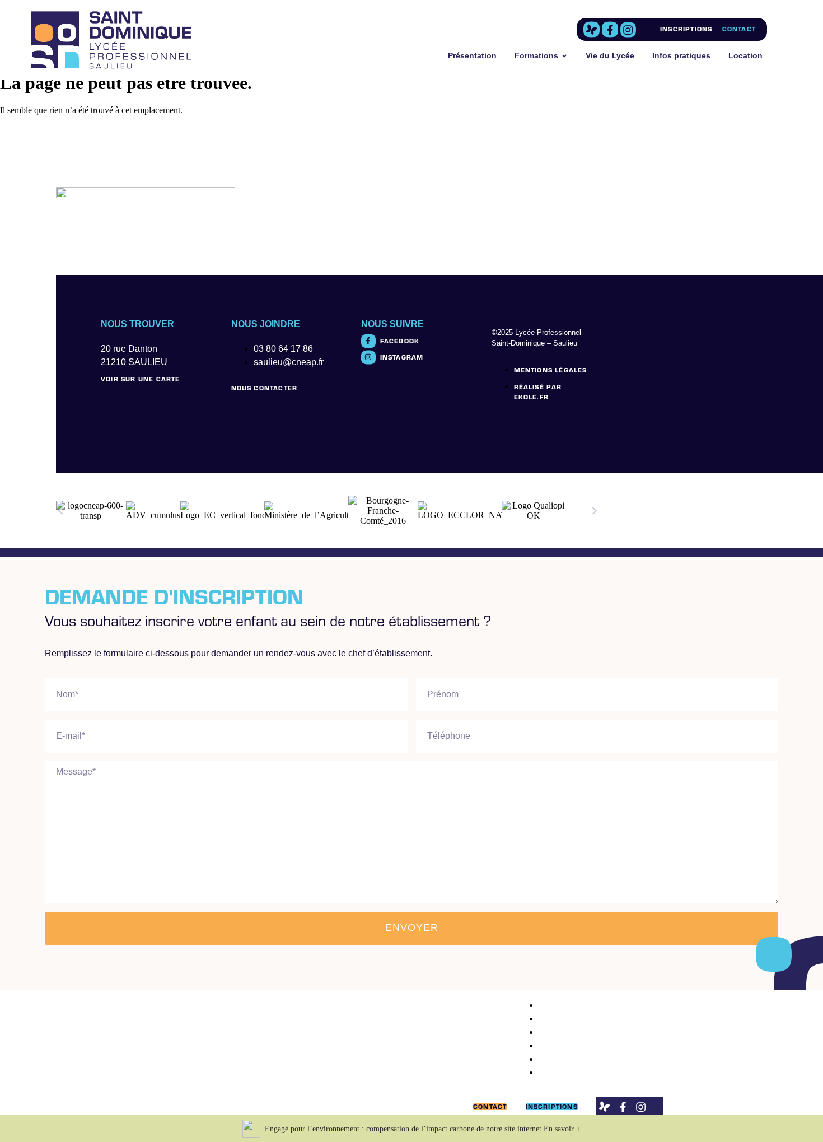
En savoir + (562, 1129)
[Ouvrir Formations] (564, 56)
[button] (60, 510)
